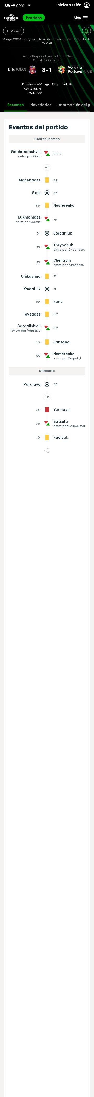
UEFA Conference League (11, 17)
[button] (79, 18)
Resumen (15, 105)
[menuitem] (45, 18)
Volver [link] (16, 31)
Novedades (40, 105)
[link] (33, 18)
